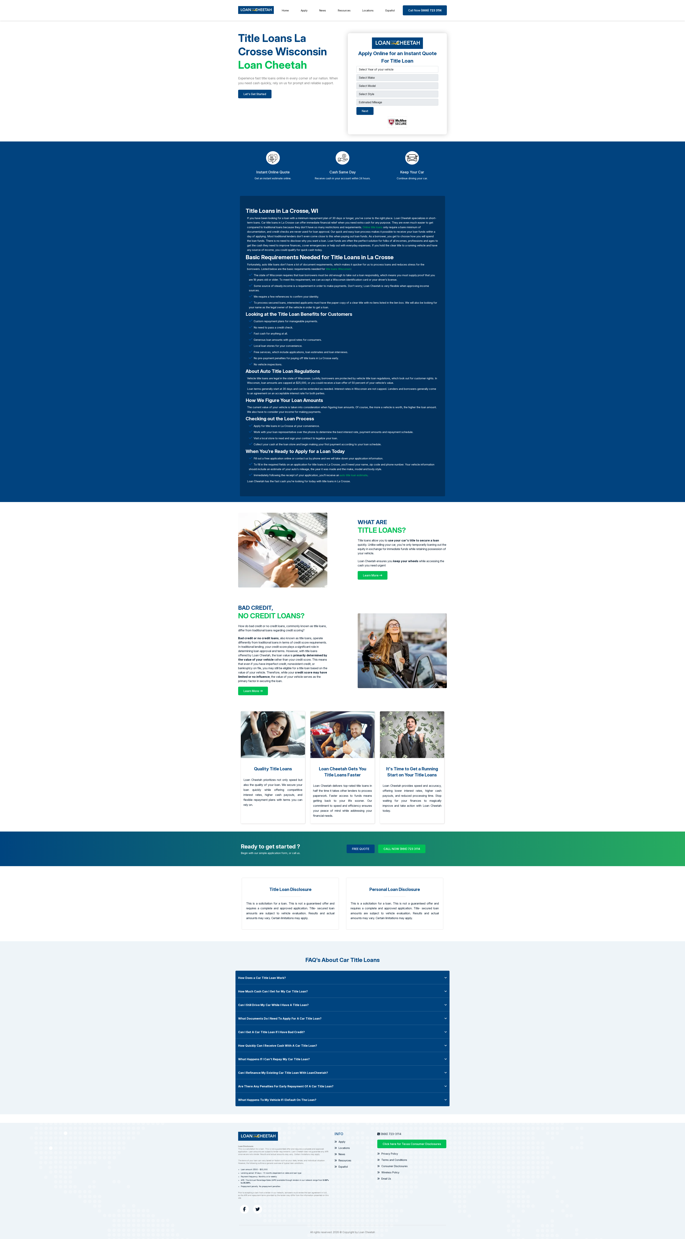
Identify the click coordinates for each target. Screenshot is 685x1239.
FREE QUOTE (360, 849)
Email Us (386, 1178)
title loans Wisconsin (338, 269)
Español (390, 10)
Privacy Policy (389, 1153)
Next (365, 111)
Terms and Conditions (394, 1159)
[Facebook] (244, 1209)
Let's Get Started (254, 94)
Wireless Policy (390, 1172)
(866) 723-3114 (390, 1134)
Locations (368, 10)
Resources (344, 10)
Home (285, 10)
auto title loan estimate (353, 475)
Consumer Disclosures (394, 1166)
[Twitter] (257, 1209)
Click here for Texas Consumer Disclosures (412, 1144)
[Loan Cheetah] (256, 10)
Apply (304, 10)
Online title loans (372, 227)
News (322, 10)
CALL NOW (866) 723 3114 (402, 849)
